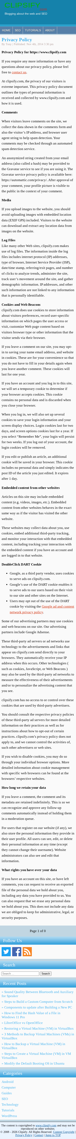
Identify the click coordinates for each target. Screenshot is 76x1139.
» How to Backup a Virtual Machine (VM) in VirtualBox (33, 1046)
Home (6, 30)
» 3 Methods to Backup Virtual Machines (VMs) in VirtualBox (38, 1036)
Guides (7, 1093)
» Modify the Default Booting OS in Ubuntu (33, 1063)
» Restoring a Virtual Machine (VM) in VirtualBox (38, 1028)
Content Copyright (63, 1132)
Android (8, 1082)
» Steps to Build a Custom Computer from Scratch (37, 1002)
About (50, 30)
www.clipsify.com (46, 1125)
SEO (18, 30)
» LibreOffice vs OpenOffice (22, 1023)
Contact (38, 1135)
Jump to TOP (53, 1135)
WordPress (9, 1116)
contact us (19, 72)
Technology (10, 1104)
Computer (9, 1087)
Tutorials (33, 30)
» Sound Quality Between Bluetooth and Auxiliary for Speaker (38, 994)
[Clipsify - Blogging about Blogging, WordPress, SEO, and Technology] (28, 15)
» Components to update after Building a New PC (37, 1007)
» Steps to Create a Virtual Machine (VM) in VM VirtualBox (36, 1056)
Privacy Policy (17, 39)
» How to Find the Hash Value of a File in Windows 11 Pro (31, 1015)
